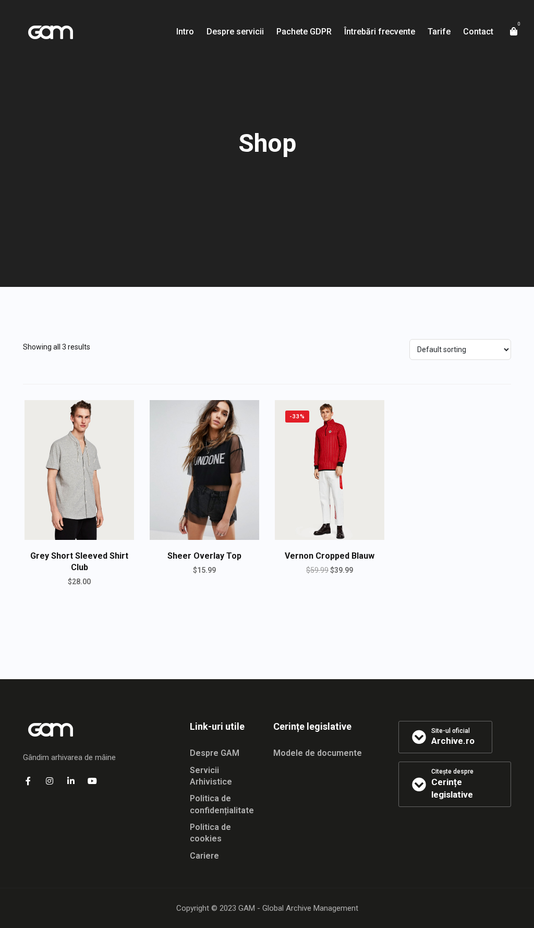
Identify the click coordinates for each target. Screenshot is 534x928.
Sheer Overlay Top (204, 556)
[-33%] (329, 469)
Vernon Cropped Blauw (329, 556)
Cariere (204, 856)
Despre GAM (214, 753)
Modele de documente (317, 753)
